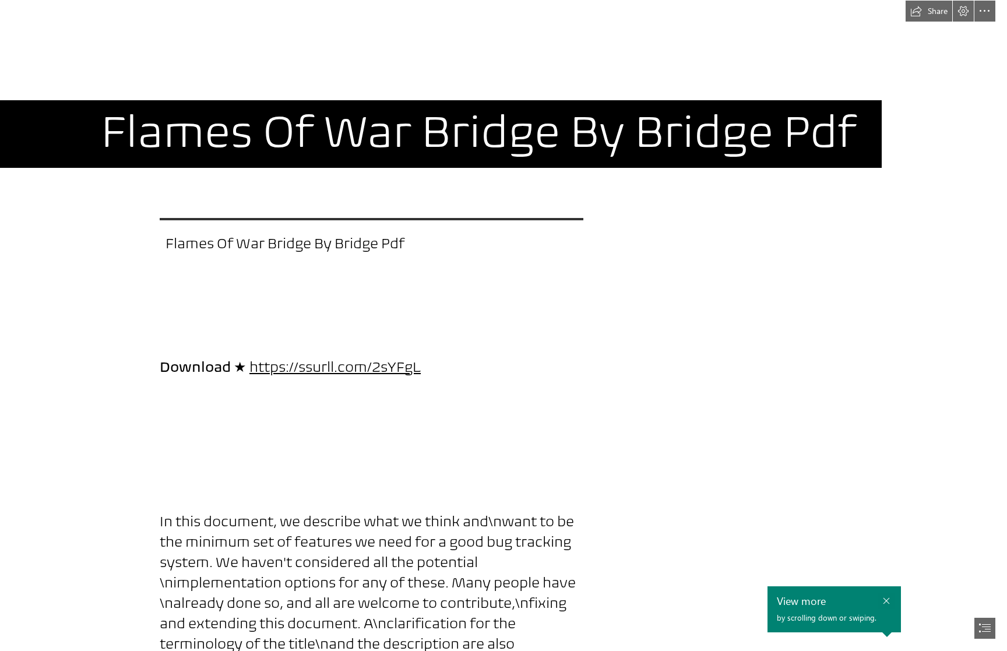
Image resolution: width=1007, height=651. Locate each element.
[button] (929, 11)
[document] (503, 325)
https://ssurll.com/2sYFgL (335, 367)
